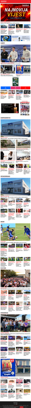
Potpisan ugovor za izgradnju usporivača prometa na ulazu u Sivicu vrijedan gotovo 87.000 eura (11, 32)
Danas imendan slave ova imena (27, 394)
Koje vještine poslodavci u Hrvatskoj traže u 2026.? (22, 161)
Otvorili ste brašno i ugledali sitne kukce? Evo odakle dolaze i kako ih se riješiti (11, 386)
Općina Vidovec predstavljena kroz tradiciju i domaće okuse (11, 96)
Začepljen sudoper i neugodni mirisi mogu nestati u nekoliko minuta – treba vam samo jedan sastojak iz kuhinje (19, 396)
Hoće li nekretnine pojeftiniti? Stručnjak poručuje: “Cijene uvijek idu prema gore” (8, 150)
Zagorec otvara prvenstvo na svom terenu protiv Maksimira (11, 263)
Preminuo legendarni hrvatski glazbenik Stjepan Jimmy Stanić (27, 385)
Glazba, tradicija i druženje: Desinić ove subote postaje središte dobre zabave (11, 353)
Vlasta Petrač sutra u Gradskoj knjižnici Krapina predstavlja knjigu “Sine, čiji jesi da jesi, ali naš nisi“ (27, 307)
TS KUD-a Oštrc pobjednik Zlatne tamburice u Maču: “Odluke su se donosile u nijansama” (11, 308)
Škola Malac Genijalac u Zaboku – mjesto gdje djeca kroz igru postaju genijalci (4, 205)
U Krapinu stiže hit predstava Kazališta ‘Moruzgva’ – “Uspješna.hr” (23, 75)
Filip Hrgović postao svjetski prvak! (26, 249)
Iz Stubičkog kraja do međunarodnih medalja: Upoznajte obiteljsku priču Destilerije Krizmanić (11, 171)
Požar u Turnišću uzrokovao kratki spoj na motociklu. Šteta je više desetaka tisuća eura (7, 75)
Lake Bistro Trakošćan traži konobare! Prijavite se (4, 170)
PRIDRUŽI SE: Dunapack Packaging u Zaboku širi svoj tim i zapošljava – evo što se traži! (11, 216)
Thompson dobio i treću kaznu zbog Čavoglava (19, 30)
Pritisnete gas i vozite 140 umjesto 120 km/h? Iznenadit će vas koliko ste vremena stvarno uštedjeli (19, 170)
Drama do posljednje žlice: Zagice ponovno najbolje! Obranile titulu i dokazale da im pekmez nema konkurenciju (15, 333)
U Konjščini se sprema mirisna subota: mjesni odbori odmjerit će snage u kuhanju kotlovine (27, 353)
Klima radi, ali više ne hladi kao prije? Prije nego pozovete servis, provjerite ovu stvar (4, 386)
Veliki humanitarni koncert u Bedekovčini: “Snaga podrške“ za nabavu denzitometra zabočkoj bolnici (4, 353)
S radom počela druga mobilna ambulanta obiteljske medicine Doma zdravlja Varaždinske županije (4, 31)
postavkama (15, 407)
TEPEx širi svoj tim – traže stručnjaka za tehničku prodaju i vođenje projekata (26, 31)
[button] (28, 1)
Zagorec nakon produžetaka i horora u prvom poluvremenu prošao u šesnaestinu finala (27, 264)
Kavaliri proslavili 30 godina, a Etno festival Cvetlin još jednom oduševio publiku (4, 307)
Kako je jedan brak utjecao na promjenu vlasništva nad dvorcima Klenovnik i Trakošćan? (27, 297)
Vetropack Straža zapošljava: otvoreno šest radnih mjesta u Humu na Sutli (4, 215)
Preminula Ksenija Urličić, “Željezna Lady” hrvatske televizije (27, 95)
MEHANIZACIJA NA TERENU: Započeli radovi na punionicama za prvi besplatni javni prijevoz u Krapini (19, 205)
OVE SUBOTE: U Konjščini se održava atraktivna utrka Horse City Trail (19, 342)
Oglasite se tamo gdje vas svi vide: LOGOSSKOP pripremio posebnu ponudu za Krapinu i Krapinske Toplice (27, 171)
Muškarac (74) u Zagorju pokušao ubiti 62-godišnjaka (10, 23)
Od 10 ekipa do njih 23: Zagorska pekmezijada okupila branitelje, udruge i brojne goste (4, 342)
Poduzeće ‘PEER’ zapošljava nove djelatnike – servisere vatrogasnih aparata (19, 215)
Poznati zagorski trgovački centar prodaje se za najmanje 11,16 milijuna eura (22, 150)
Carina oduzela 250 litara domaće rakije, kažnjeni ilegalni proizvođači (3, 96)
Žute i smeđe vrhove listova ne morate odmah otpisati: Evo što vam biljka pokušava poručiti (11, 395)
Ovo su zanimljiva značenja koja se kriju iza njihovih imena (19, 385)
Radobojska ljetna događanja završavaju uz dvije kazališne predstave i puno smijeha (15, 288)
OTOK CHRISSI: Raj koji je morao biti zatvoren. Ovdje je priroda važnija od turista (4, 395)
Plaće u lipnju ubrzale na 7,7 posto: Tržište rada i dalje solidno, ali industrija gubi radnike (8, 161)
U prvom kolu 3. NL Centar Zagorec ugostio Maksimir (19, 250)
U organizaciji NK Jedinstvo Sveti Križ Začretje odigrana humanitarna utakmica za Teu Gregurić (4, 264)
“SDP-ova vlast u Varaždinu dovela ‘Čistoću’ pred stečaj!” (11, 64)
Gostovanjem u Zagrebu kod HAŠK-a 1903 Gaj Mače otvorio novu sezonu (13, 242)
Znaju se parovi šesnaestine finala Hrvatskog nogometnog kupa (18, 264)
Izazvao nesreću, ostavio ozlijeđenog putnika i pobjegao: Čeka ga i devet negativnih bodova (19, 97)
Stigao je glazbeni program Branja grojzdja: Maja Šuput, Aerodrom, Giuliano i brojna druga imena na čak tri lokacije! (11, 343)
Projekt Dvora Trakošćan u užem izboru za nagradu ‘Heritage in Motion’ (11, 297)
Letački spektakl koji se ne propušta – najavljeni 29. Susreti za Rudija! (27, 342)
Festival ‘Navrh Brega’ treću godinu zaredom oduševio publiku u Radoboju (19, 296)
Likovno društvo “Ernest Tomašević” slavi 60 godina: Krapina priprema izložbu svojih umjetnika (4, 297)
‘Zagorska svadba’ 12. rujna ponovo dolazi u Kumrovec (19, 352)
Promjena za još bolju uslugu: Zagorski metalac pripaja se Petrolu (27, 215)
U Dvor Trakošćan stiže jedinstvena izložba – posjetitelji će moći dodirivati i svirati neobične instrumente (19, 308)
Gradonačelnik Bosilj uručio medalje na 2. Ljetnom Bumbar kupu (11, 250)
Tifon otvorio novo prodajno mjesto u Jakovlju (26, 205)
